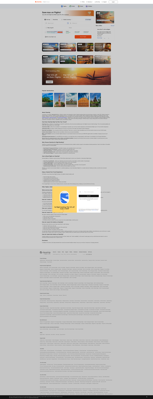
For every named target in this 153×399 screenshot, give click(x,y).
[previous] (53, 199)
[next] (75, 199)
